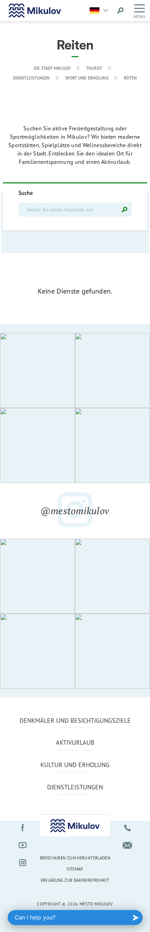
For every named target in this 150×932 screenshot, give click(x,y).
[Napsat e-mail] (127, 845)
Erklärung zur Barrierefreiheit (75, 880)
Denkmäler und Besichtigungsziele (75, 720)
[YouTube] (22, 845)
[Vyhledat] (125, 210)
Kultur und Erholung (75, 764)
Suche (25, 192)
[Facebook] (22, 827)
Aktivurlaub (75, 742)
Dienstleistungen (31, 78)
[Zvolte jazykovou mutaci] (101, 10)
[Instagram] (22, 862)
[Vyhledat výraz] (120, 10)
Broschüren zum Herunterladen (75, 858)
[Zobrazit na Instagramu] (37, 370)
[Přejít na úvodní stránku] (35, 10)
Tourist (94, 68)
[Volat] (127, 827)
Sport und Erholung (86, 78)
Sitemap (75, 869)
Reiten (130, 78)
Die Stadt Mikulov (52, 68)
